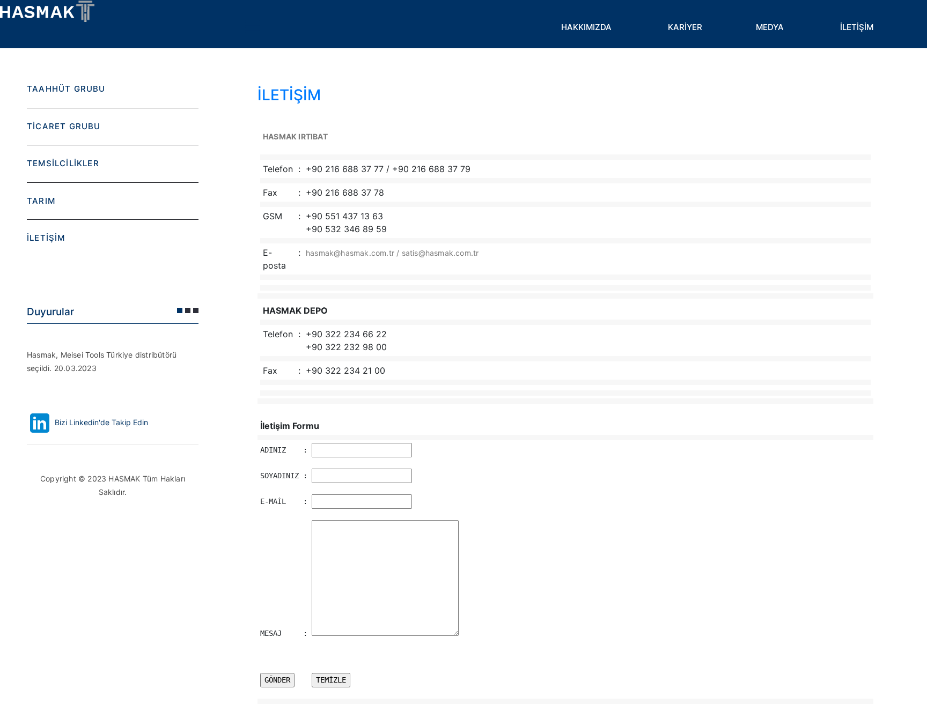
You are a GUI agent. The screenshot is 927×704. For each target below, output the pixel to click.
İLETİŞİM (856, 27)
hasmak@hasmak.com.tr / (354, 252)
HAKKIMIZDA (586, 27)
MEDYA (770, 27)
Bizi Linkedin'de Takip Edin (100, 422)
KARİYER (685, 27)
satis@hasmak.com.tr (440, 252)
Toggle (252, 27)
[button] (179, 310)
